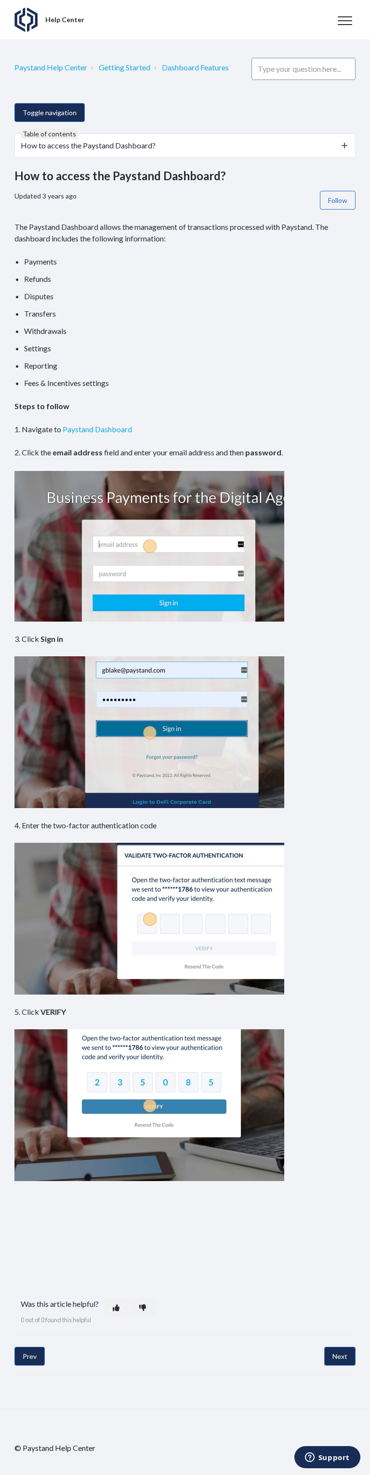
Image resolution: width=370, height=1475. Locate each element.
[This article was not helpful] (143, 1307)
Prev (30, 1356)
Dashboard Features (195, 67)
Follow (337, 200)
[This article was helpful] (117, 1307)
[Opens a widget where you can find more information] (327, 1458)
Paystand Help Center (50, 67)
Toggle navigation (50, 112)
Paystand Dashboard (97, 429)
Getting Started (124, 67)
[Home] (26, 20)
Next (339, 1356)
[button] (345, 20)
